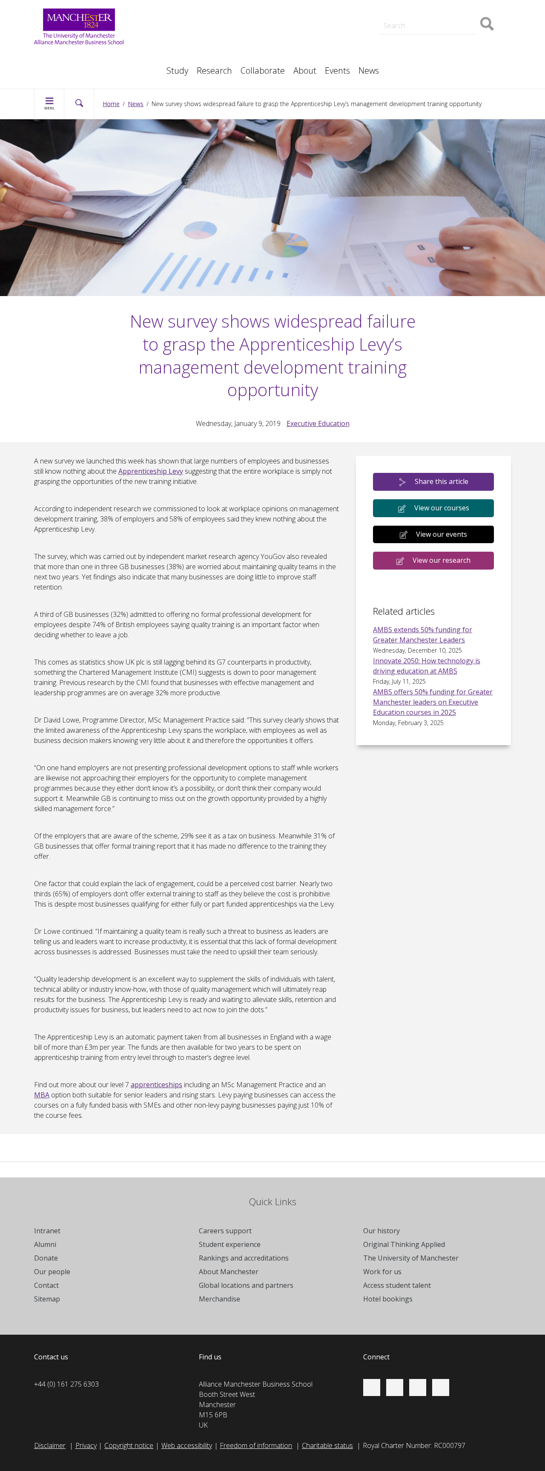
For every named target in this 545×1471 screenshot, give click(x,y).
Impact (172, 47)
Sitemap (47, 1299)
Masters (413, 47)
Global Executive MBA (76, 56)
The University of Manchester (411, 1258)
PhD (406, 47)
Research (214, 70)
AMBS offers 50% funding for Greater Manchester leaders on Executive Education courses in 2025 (433, 702)
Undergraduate (66, 66)
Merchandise (219, 1299)
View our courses (441, 507)
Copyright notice (128, 1445)
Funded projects (425, 66)
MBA (169, 47)
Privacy (86, 1445)
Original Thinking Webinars (320, 29)
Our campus (418, 5)
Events (337, 70)
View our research (441, 560)
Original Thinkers (187, 46)
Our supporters (185, 5)
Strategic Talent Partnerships (205, 37)
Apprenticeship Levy (150, 471)
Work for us (179, 15)
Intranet (47, 1230)
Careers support (225, 1230)
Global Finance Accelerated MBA (93, 66)
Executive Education (311, 47)
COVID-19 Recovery (73, 66)
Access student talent (313, 37)
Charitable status (327, 1445)
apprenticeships (156, 1084)
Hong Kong (417, 5)
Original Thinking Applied (404, 1244)
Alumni (45, 1244)
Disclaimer (50, 1445)
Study (177, 70)
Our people (298, 47)
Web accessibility (186, 1445)
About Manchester (228, 1271)
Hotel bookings (388, 1299)
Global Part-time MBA (195, 5)
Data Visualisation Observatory (327, 5)
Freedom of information (256, 1445)
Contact (46, 1285)
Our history (381, 1230)
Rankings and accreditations (244, 1258)
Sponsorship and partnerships (446, 37)
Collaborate (263, 70)
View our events (441, 534)
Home (111, 104)
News (369, 70)
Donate (46, 1258)
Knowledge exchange (75, 56)
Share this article (441, 481)
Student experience (230, 1244)
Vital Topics (179, 29)
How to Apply (301, 5)
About (304, 70)
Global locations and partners (246, 1285)
